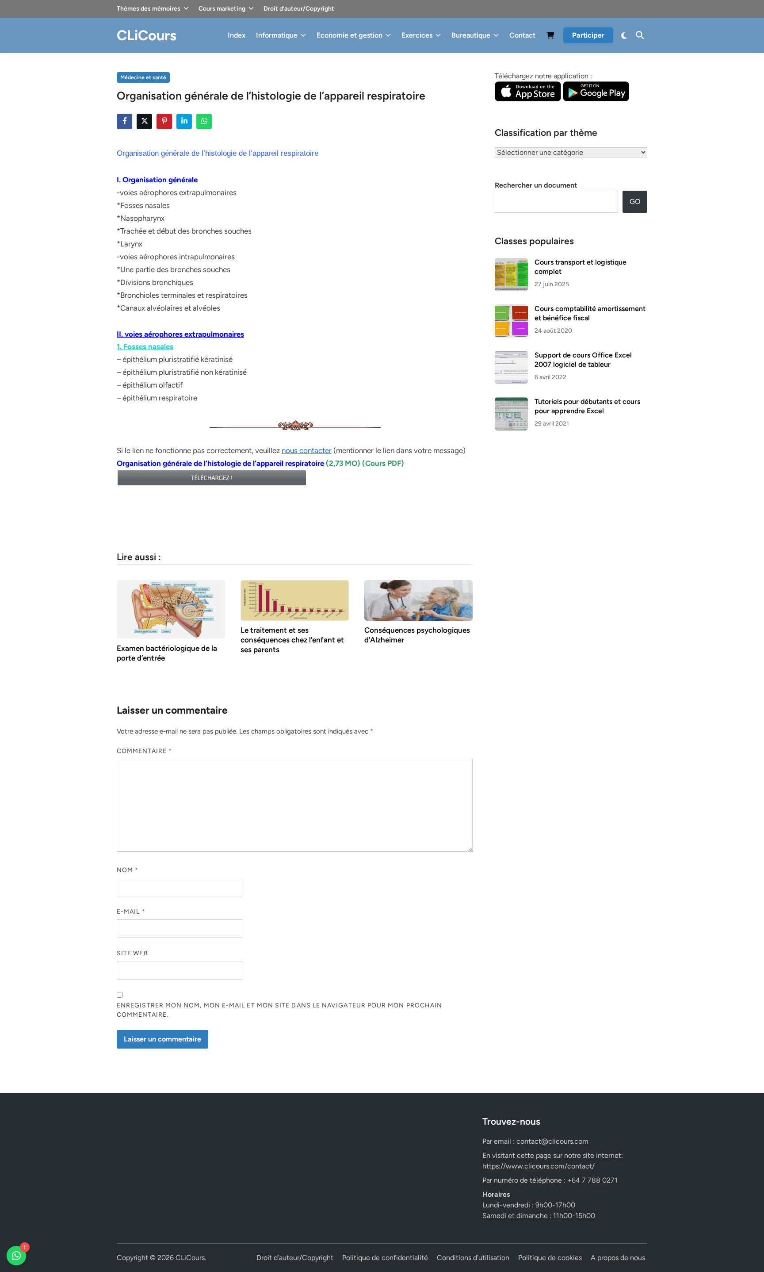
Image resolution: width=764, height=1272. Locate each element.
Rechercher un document (536, 185)
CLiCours (146, 35)
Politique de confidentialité (385, 1257)
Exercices (416, 35)
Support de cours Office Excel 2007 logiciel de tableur (583, 359)
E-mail (131, 911)
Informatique (277, 35)
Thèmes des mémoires (148, 8)
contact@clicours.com (552, 1141)
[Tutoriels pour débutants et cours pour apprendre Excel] (511, 402)
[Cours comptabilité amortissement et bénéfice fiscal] (511, 309)
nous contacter (307, 450)
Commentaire (144, 751)
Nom (127, 870)
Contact (522, 35)
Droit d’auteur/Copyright (299, 8)
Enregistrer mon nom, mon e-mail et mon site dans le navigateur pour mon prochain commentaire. (279, 1010)
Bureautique (470, 35)
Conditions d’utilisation (473, 1257)
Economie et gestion (349, 35)
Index (236, 35)
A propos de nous (618, 1257)
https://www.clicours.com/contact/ (538, 1166)
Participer (588, 35)
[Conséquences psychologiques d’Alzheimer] (418, 600)
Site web (132, 953)
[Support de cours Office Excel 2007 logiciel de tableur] (511, 356)
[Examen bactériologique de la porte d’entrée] (171, 609)
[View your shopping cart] (550, 37)
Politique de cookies (550, 1257)
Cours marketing (222, 8)
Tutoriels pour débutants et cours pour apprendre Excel (587, 406)
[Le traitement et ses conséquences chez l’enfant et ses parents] (295, 600)
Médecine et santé (143, 77)
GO (635, 201)
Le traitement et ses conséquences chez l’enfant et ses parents (292, 640)
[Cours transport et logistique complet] (511, 263)
